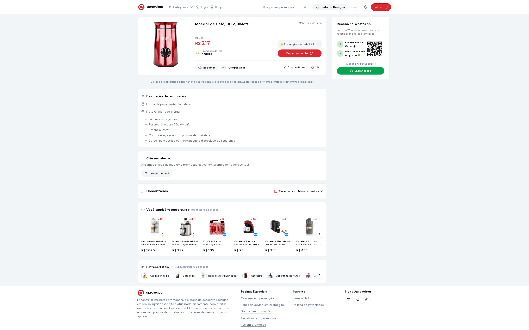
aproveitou (155, 6)
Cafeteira (256, 275)
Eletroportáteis (157, 267)
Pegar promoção (297, 53)
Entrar (378, 7)
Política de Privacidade (308, 305)
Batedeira (189, 275)
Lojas (204, 7)
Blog (218, 7)
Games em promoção (256, 311)
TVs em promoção (253, 324)
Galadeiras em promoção (258, 318)
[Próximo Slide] (319, 234)
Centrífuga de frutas (288, 275)
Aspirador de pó (159, 275)
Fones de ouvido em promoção (262, 305)
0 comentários (296, 67)
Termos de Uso (303, 298)
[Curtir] (312, 67)
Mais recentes (308, 191)
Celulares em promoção (257, 298)
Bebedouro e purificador (222, 275)
